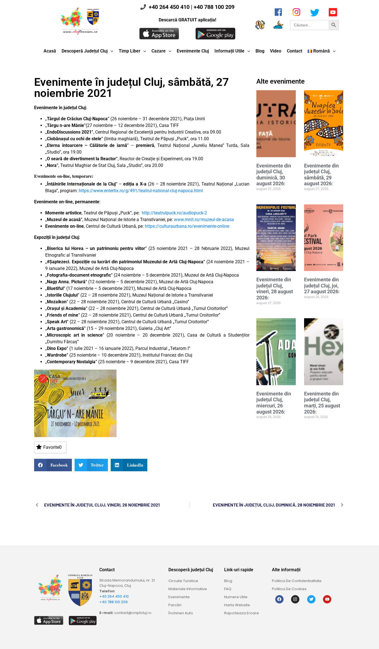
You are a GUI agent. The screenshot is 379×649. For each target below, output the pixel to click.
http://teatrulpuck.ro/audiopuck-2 (174, 213)
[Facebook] (279, 599)
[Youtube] (327, 599)
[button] (53, 465)
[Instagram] (295, 599)
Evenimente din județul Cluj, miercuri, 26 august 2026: (273, 403)
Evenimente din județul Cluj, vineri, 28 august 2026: (274, 288)
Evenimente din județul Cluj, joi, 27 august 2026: (322, 285)
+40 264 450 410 (169, 7)
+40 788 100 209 (214, 7)
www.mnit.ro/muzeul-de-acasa (204, 219)
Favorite (52, 447)
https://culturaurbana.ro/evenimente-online (187, 226)
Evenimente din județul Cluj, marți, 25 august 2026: (322, 403)
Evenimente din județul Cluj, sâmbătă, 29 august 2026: (321, 175)
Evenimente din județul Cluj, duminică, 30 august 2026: (273, 175)
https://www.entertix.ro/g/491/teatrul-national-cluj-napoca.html (141, 190)
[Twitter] (311, 599)
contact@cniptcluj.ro (132, 612)
